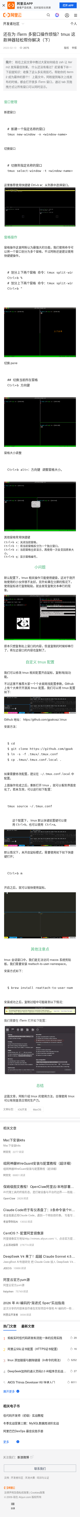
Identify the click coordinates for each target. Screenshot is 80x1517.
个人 (73, 23)
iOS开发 (22, 1109)
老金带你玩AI (10, 1221)
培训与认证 (43, 1477)
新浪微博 (23, 1457)
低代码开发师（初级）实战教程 (23, 1415)
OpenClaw (9, 1198)
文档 (6, 1477)
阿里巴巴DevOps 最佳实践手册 (23, 1431)
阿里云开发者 (10, 1314)
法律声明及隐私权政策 (16, 1492)
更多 (6, 1442)
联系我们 (40, 1468)
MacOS (37, 1109)
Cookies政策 (38, 1492)
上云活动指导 (10, 1245)
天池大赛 (30, 1477)
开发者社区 (17, 1477)
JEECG (7, 1268)
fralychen (8, 1291)
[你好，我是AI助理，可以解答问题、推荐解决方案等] (57, 15)
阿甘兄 (7, 1151)
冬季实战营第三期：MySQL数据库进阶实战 (31, 1423)
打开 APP (68, 5)
